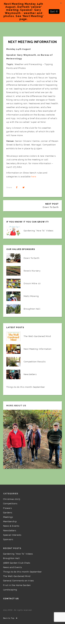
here (33, 176)
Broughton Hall (11, 558)
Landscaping (10, 589)
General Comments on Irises (18, 580)
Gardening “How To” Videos (18, 554)
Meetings (8, 517)
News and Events (12, 567)
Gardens (7, 512)
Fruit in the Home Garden (17, 585)
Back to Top (8, 618)
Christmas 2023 (11, 499)
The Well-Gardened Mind (16, 576)
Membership (10, 521)
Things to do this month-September (22, 572)
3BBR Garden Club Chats (16, 563)
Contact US (11, 598)
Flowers (7, 508)
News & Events (11, 526)
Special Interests (12, 535)
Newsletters (9, 530)
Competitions (10, 503)
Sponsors (8, 539)
